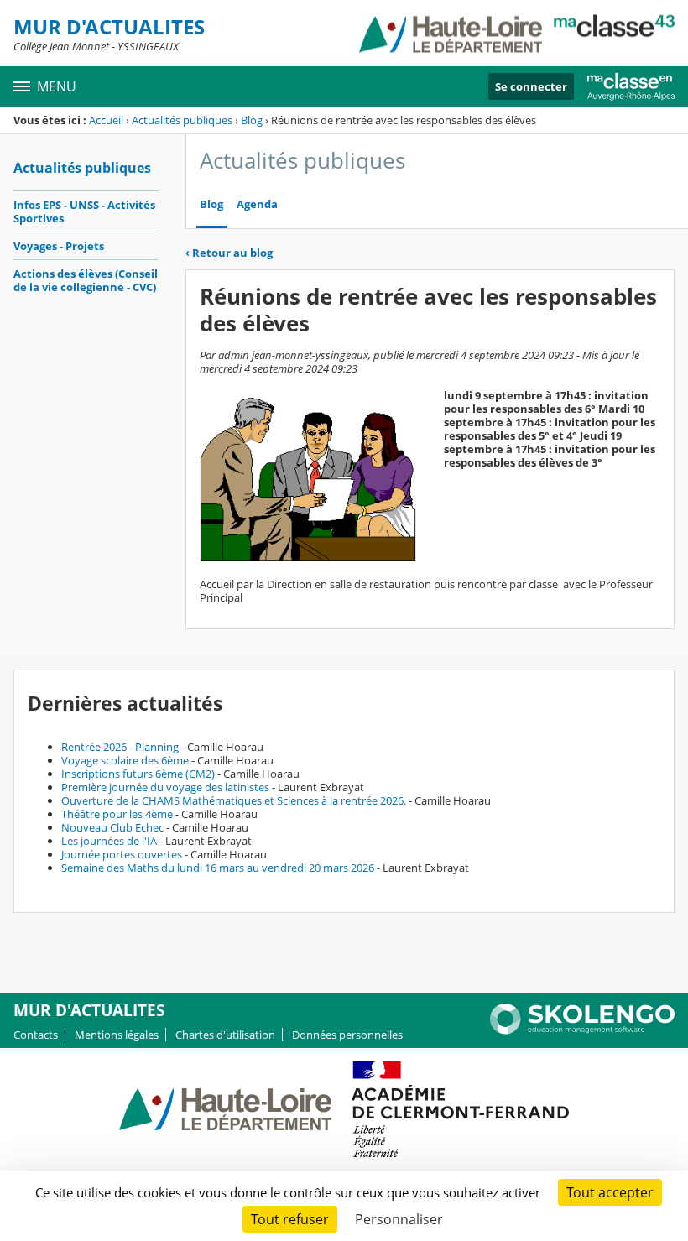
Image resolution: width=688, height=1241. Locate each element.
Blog (252, 120)
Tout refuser (290, 1219)
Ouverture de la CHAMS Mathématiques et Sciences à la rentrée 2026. (233, 800)
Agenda (257, 204)
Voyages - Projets (58, 245)
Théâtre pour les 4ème (117, 813)
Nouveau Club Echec (112, 827)
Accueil (106, 120)
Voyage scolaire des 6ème (125, 760)
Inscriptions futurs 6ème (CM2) (138, 773)
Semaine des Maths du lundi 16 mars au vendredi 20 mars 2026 (217, 867)
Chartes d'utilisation (225, 1034)
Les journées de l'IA (109, 840)
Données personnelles (347, 1034)
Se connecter (531, 86)
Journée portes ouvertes (121, 854)
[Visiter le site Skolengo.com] (582, 1030)
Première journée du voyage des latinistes (165, 787)
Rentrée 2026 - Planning (120, 746)
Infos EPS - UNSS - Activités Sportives (84, 211)
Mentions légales (117, 1034)
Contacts (35, 1034)
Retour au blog (229, 252)
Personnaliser (399, 1219)
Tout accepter (610, 1192)
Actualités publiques (182, 120)
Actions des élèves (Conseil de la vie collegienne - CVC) (85, 280)
